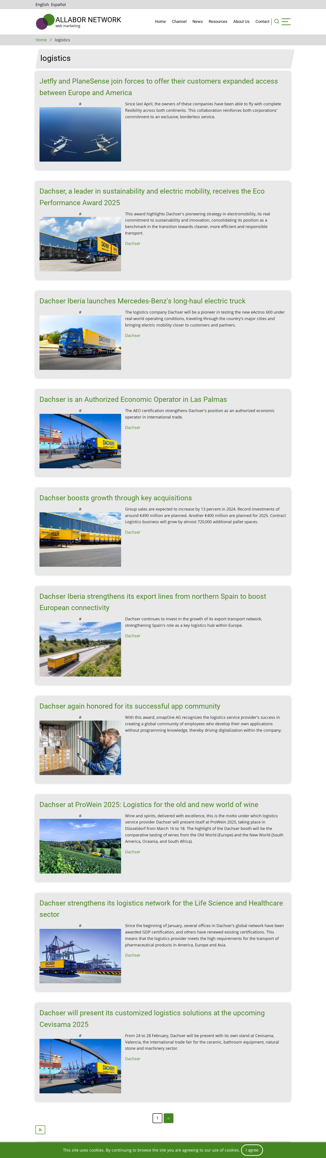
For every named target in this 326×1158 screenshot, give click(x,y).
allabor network (88, 20)
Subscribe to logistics (163, 1129)
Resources (218, 21)
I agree (252, 1150)
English (42, 4)
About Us (241, 21)
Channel (179, 21)
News (197, 21)
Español (58, 4)
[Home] (45, 21)
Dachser (132, 243)
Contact (262, 21)
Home (160, 21)
